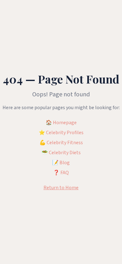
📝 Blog (61, 162)
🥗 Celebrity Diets (61, 152)
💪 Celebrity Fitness (61, 142)
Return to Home (61, 187)
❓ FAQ (61, 172)
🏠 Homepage (61, 122)
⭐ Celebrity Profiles (61, 132)
